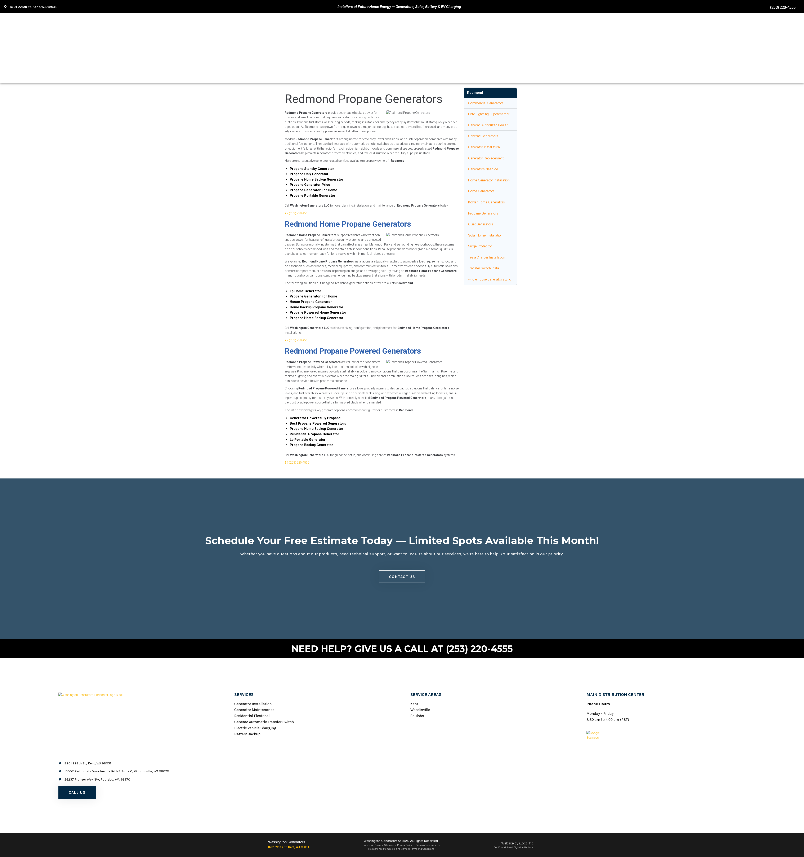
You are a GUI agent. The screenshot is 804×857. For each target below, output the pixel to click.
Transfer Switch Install (484, 268)
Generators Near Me (483, 169)
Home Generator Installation (489, 180)
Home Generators (481, 191)
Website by (517, 843)
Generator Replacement (486, 158)
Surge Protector (480, 246)
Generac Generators (483, 136)
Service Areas (425, 694)
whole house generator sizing (489, 279)
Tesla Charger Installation (486, 257)
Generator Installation (484, 147)
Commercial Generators (486, 103)
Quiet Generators (480, 224)
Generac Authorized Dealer (488, 125)
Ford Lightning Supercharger (488, 114)
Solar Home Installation (485, 235)
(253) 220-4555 (299, 213)
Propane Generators (483, 213)
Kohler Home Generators (486, 202)
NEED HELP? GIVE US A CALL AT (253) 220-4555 (402, 648)
